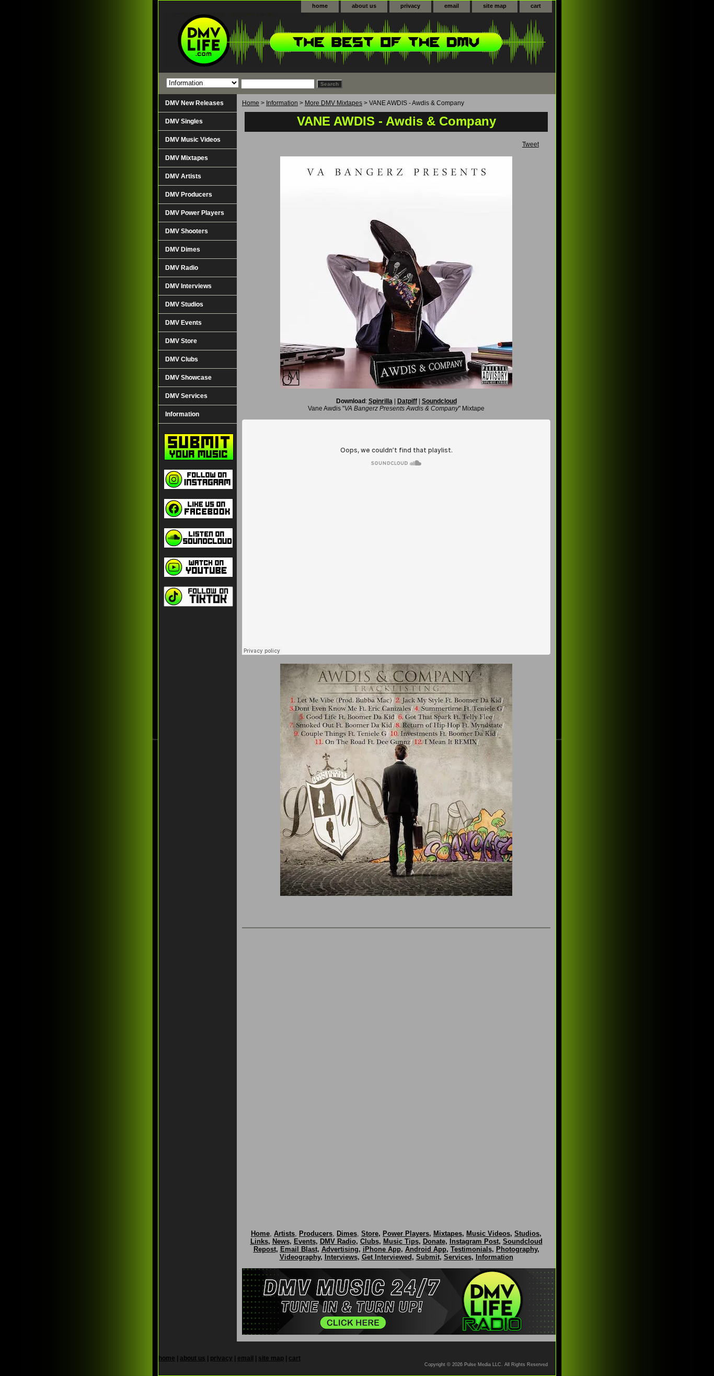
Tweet (530, 144)
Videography (300, 1257)
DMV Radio (181, 267)
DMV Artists (183, 176)
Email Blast (298, 1249)
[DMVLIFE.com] (289, 43)
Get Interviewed (387, 1257)
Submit (428, 1257)
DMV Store (181, 341)
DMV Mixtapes (186, 158)
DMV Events (183, 322)
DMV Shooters (186, 231)
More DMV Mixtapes (333, 103)
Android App (425, 1249)
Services (457, 1257)
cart (536, 6)
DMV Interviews (188, 286)
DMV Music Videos (193, 139)
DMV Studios (184, 304)
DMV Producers (188, 194)
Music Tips (401, 1241)
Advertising (340, 1249)
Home (250, 103)
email (451, 6)
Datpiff (407, 401)
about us (364, 6)
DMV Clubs (181, 359)
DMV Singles (184, 121)
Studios (526, 1233)
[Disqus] (396, 1068)
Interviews (341, 1257)
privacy (410, 6)
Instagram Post (474, 1241)
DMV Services (186, 396)
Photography (516, 1249)
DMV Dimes (182, 249)
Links (259, 1241)
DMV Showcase (188, 377)
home (320, 6)
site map (494, 6)
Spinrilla (380, 401)
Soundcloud (439, 401)
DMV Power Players (194, 213)
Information (282, 103)
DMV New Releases (194, 103)
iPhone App (382, 1249)
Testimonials (471, 1249)
